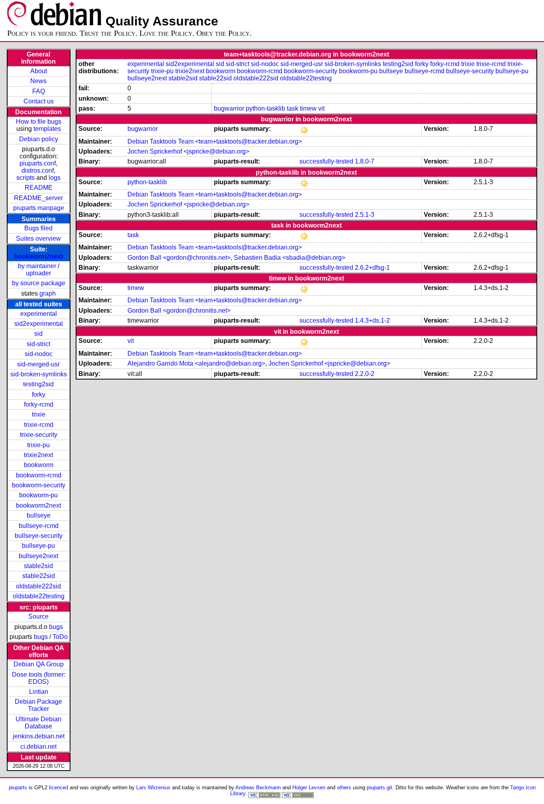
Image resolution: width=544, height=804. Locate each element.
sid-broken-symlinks (38, 374)
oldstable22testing (39, 596)
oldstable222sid (38, 586)
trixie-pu (38, 445)
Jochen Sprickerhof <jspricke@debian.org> (188, 151)
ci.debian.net (38, 746)
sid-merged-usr (38, 364)
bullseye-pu (38, 545)
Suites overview (38, 238)
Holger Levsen (308, 787)
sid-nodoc (39, 353)
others (344, 787)
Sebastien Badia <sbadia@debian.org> (289, 257)
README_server (38, 198)
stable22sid (38, 575)
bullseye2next (38, 556)
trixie (38, 414)
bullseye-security (39, 535)
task (292, 108)
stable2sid (38, 566)
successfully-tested (326, 161)
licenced (58, 787)
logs (55, 177)
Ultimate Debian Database (38, 723)
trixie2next (38, 455)
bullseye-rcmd (39, 525)
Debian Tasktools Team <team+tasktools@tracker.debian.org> (214, 141)
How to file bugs (38, 121)
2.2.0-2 (364, 373)
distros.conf (38, 170)
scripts (25, 177)
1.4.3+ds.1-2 (372, 320)
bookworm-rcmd (38, 475)
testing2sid (38, 384)
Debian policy (38, 139)
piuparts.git (379, 787)
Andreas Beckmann (258, 787)
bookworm (38, 464)
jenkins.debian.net (39, 736)
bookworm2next (38, 256)
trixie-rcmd (38, 424)
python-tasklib (265, 108)
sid (38, 333)
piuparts (18, 787)
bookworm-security (38, 485)
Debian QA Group (39, 664)
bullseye (39, 515)
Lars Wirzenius (153, 787)
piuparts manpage (38, 207)
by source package (38, 283)
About (38, 71)
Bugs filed (38, 228)
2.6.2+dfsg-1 (372, 267)
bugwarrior (229, 108)
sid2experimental (38, 323)
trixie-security (38, 434)
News (38, 81)
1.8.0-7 (364, 161)
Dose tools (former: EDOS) (38, 678)
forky (38, 394)
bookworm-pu (38, 495)
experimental (38, 313)
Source (38, 616)
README (39, 187)
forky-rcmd (38, 404)
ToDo (60, 636)
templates (47, 128)
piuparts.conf (38, 163)
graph (47, 293)
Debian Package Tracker (38, 705)
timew (308, 108)
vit (321, 108)
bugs (56, 626)
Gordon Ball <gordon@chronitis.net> (179, 257)
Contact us (38, 101)
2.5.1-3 (364, 214)
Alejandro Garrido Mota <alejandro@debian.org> (196, 363)
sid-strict (38, 344)
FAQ (38, 91)
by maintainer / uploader (38, 269)
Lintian (38, 691)
